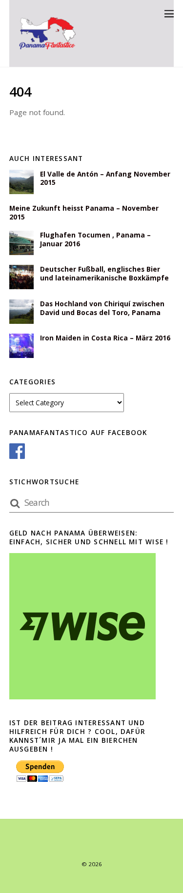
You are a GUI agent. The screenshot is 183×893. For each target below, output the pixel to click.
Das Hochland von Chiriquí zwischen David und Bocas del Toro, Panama (102, 308)
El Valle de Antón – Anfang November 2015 (105, 178)
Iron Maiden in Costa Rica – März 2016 (105, 338)
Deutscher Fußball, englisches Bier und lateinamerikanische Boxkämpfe (104, 273)
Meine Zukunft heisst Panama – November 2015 (84, 212)
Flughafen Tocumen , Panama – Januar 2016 (95, 239)
